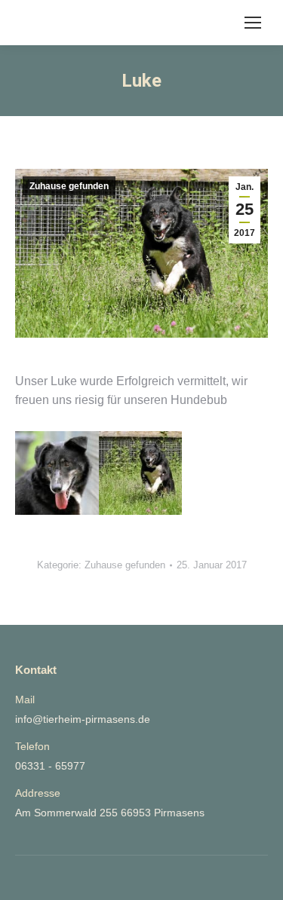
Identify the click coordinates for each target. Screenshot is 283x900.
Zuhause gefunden (69, 186)
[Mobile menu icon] (253, 23)
